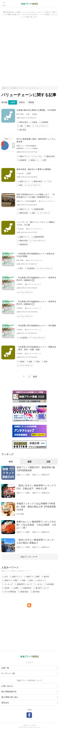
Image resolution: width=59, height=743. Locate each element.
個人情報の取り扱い (10, 697)
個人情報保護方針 (9, 691)
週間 (29, 461)
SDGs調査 (20, 514)
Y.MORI (19, 284)
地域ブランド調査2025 (40, 475)
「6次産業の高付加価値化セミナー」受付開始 (36, 325)
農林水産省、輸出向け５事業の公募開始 (33, 169)
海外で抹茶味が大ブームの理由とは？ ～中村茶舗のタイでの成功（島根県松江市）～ (35, 195)
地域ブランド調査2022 (40, 532)
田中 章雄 (19, 114)
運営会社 (5, 702)
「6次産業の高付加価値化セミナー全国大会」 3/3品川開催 (36, 254)
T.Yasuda (20, 173)
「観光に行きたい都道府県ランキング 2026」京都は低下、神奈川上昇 (36, 487)
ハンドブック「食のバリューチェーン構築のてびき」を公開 (35, 223)
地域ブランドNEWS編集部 (26, 146)
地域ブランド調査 (23, 475)
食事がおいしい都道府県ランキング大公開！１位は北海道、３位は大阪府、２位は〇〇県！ (36, 524)
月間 (48, 461)
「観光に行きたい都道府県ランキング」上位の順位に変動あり (36, 541)
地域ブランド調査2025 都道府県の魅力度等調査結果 (35, 469)
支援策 (34, 114)
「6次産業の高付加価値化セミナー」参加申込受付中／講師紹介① (36, 302)
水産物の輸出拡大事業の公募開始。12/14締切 (36, 110)
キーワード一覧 (8, 673)
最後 (35, 376)
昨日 (11, 461)
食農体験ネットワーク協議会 (27, 148)
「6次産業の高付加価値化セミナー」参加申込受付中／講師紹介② (36, 278)
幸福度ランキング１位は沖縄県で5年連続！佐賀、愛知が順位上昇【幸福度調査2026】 (36, 506)
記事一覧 (5, 668)
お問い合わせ (7, 686)
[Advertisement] (29, 53)
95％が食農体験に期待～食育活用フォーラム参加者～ (35, 140)
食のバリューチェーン (47, 201)
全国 (27, 114)
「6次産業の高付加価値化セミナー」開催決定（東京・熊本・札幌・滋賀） (36, 348)
